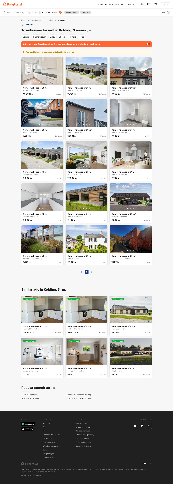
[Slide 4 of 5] (43, 82)
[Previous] (81, 272)
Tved (82, 37)
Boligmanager (48, 454)
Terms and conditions (84, 442)
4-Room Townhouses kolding (78, 398)
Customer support (83, 438)
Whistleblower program (52, 446)
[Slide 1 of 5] (39, 82)
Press (45, 431)
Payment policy (49, 442)
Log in (165, 4)
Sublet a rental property (85, 435)
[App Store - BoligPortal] (27, 429)
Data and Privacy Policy (52, 435)
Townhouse (29, 24)
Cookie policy (48, 438)
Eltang (62, 37)
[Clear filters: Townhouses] (77, 12)
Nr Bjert (72, 37)
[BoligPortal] (12, 4)
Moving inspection (83, 427)
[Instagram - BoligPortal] (149, 426)
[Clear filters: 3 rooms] (89, 12)
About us (46, 423)
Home (23, 20)
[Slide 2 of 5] (41, 82)
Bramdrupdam (39, 37)
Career (45, 450)
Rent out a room (82, 423)
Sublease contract (83, 431)
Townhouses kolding (30, 398)
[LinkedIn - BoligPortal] (142, 426)
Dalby (52, 37)
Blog (44, 427)
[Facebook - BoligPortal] (135, 426)
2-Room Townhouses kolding (78, 394)
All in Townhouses (29, 394)
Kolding (50, 20)
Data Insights (48, 457)
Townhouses (36, 20)
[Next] (92, 272)
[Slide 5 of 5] (45, 82)
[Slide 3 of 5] (42, 82)
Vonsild (26, 37)
